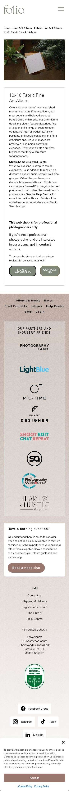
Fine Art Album (22, 28)
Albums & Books (28, 300)
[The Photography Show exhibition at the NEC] (34, 481)
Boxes (48, 300)
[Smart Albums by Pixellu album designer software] (34, 458)
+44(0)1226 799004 (34, 629)
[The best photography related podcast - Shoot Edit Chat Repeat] (34, 436)
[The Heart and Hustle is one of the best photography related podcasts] (34, 503)
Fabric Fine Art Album (48, 28)
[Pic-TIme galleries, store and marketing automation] (34, 392)
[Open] (61, 9)
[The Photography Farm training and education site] (34, 347)
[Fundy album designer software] (34, 414)
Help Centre (43, 194)
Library (36, 306)
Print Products (15, 306)
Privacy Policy (41, 786)
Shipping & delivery (34, 601)
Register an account (35, 607)
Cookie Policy (25, 786)
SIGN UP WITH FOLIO (23, 271)
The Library (34, 613)
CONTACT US (50, 271)
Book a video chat (26, 568)
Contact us (34, 595)
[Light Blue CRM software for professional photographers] (34, 369)
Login (40, 311)
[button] (63, 742)
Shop (7, 28)
